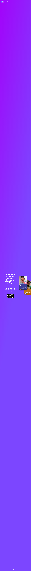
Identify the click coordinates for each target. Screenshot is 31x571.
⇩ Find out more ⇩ (15, 569)
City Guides (28, 1)
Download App (22, 1)
